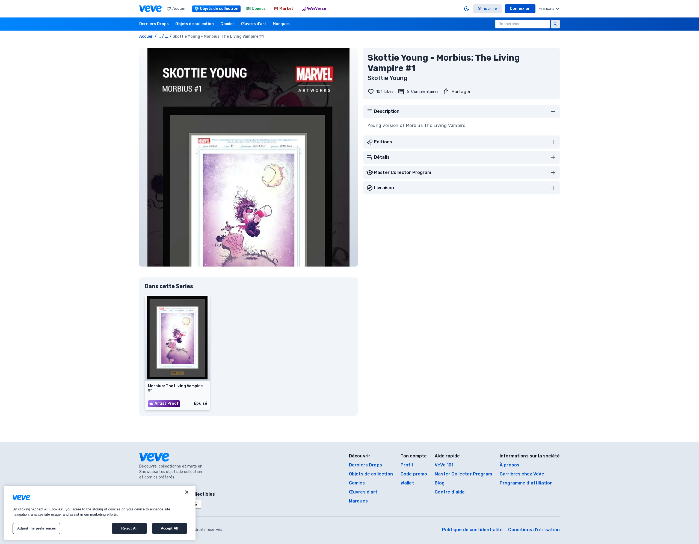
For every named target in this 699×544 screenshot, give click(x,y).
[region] (100, 513)
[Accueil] (150, 8)
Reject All (129, 528)
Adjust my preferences (36, 528)
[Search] (555, 24)
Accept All (169, 528)
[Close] (187, 492)
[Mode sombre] (466, 8)
